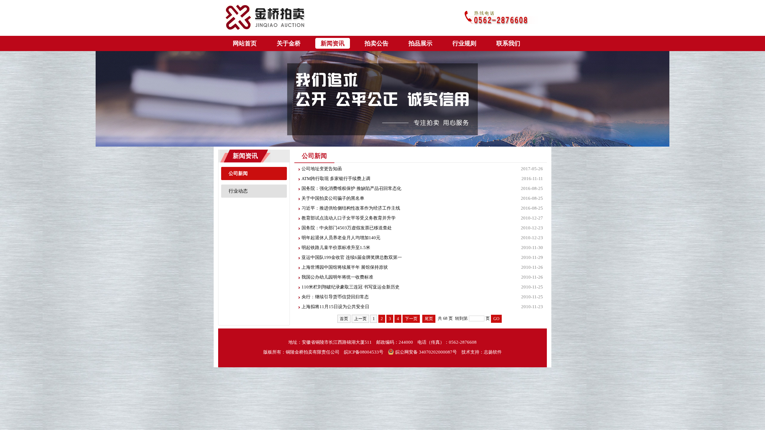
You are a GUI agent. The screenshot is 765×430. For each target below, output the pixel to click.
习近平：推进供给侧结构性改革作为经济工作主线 (351, 208)
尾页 (429, 319)
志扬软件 (493, 352)
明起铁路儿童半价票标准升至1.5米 (336, 247)
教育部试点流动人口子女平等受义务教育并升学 (349, 218)
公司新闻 (238, 173)
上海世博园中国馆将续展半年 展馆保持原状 (345, 267)
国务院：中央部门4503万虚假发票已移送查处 (347, 227)
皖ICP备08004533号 (363, 352)
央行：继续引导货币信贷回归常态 (335, 296)
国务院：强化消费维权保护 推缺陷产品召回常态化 (351, 188)
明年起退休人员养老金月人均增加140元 (341, 237)
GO (496, 319)
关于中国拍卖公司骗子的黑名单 (333, 198)
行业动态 (238, 191)
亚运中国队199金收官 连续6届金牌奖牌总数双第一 (352, 257)
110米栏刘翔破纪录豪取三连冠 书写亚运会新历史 (351, 287)
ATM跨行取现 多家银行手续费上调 (336, 178)
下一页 (411, 319)
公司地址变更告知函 (322, 168)
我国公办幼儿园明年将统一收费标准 (337, 277)
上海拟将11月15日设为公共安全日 (335, 306)
